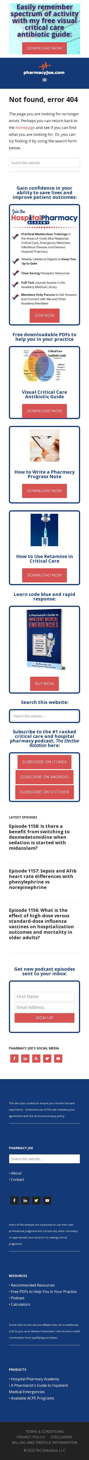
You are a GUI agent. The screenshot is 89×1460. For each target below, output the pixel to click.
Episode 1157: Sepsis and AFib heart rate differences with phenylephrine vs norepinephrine (42, 879)
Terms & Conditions (45, 1432)
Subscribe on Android (44, 777)
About (16, 1173)
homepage (25, 127)
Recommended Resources (33, 1285)
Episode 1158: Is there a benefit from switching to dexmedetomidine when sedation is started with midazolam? (39, 837)
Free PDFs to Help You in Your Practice (44, 1291)
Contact (17, 1179)
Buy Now (44, 684)
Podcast (17, 1297)
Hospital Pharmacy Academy (35, 1378)
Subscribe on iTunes (44, 762)
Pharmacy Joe (44, 68)
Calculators (20, 1304)
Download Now (44, 411)
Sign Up (44, 1017)
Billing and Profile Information (44, 1443)
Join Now (44, 315)
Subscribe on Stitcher (44, 792)
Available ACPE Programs (32, 1398)
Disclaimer (61, 1437)
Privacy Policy (31, 1437)
